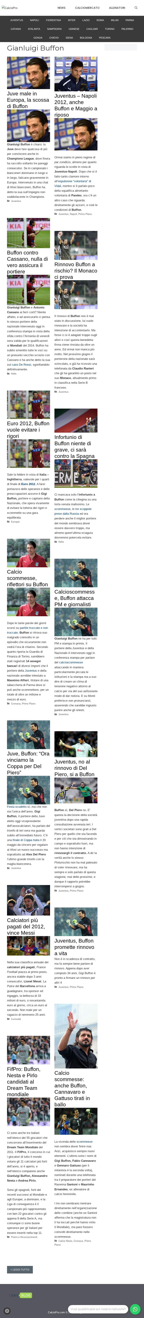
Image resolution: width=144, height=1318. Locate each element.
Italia (13, 373)
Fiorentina (53, 20)
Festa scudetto (17, 806)
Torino (109, 29)
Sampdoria (54, 29)
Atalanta (34, 29)
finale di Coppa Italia (26, 840)
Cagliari (92, 29)
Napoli (34, 20)
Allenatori (117, 8)
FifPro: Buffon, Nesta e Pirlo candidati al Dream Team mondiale (23, 1081)
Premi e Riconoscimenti (24, 1237)
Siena (69, 37)
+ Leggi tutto (20, 1269)
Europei (15, 521)
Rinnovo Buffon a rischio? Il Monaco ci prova (75, 270)
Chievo (54, 37)
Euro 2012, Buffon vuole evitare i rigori (28, 430)
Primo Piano (85, 214)
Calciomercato (87, 8)
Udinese (74, 29)
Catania (16, 29)
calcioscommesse (71, 662)
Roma (100, 20)
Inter (71, 20)
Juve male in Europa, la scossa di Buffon (28, 100)
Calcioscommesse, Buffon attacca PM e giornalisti (74, 598)
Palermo (127, 29)
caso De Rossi (21, 364)
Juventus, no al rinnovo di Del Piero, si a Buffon (74, 768)
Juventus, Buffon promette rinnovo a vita (74, 947)
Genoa (38, 37)
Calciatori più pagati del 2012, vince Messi (26, 926)
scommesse (62, 509)
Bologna (86, 37)
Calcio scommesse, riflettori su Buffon (27, 578)
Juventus (16, 20)
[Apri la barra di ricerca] (136, 8)
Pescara (104, 37)
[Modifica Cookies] (7, 1310)
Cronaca (16, 703)
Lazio (86, 20)
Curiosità (16, 1019)
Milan (115, 20)
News (62, 8)
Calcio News (65, 1240)
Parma (130, 20)
